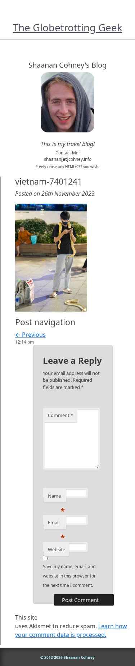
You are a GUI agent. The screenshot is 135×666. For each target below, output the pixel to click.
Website (56, 549)
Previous (30, 335)
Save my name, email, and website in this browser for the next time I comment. (69, 576)
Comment (60, 415)
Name (56, 498)
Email (56, 524)
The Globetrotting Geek (67, 27)
